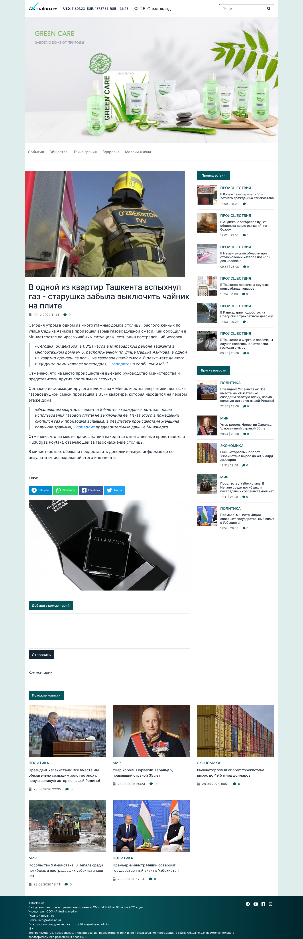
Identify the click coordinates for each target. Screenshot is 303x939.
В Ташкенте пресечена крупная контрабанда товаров (244, 286)
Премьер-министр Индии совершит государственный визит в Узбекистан (247, 518)
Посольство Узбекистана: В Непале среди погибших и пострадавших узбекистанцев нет (247, 487)
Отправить (41, 654)
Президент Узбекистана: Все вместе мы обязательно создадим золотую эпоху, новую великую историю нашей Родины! (247, 394)
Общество (58, 152)
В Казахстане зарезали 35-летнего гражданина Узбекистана (247, 196)
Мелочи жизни (138, 152)
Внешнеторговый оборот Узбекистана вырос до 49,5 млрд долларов (246, 456)
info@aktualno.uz (49, 920)
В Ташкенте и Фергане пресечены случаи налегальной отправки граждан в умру (246, 343)
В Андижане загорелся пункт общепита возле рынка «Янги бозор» (243, 225)
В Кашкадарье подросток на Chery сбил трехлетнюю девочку (246, 314)
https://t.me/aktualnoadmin (90, 924)
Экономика (232, 445)
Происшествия (235, 188)
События (36, 152)
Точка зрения (85, 152)
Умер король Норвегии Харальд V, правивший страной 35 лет (246, 426)
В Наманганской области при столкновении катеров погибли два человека (245, 257)
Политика (230, 383)
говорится (122, 364)
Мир (224, 418)
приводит (85, 427)
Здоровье (111, 152)
